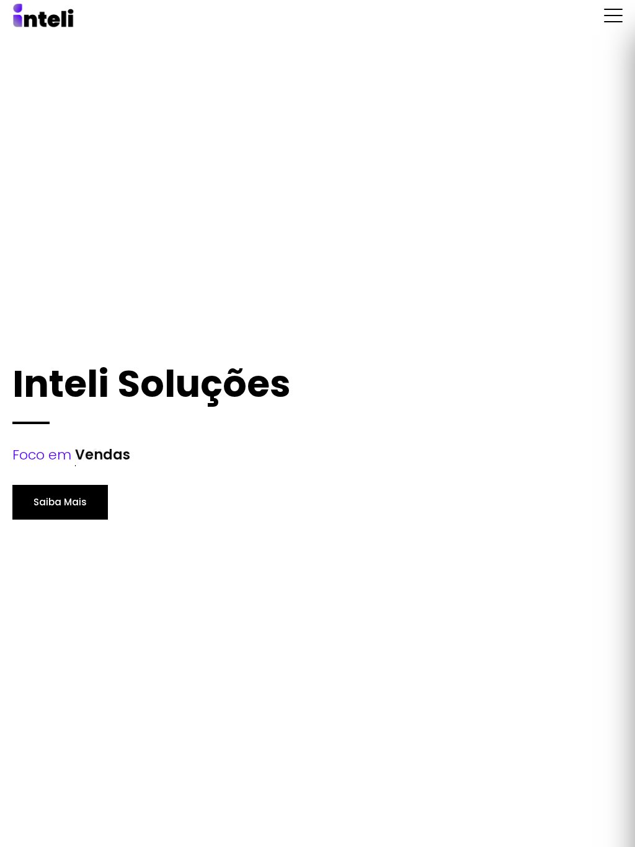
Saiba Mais (60, 501)
